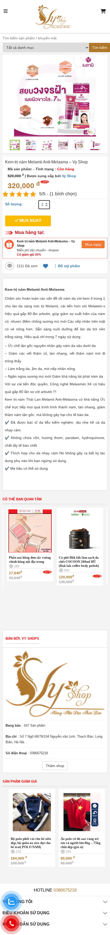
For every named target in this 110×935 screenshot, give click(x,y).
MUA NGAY (29, 220)
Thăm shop (55, 766)
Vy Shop (69, 176)
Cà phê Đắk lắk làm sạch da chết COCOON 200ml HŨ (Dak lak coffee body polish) (79, 562)
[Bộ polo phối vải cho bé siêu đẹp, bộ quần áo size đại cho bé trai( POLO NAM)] (31, 812)
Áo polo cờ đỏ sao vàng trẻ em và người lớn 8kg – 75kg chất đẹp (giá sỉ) (81, 843)
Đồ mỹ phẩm (69, 266)
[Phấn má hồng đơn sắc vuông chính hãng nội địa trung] (29, 530)
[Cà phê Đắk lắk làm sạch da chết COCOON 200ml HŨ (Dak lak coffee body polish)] (79, 530)
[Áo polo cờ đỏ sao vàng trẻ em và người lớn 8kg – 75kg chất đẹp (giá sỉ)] (81, 812)
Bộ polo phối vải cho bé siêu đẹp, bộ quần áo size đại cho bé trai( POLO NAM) (31, 843)
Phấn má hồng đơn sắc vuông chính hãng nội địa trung (30, 560)
